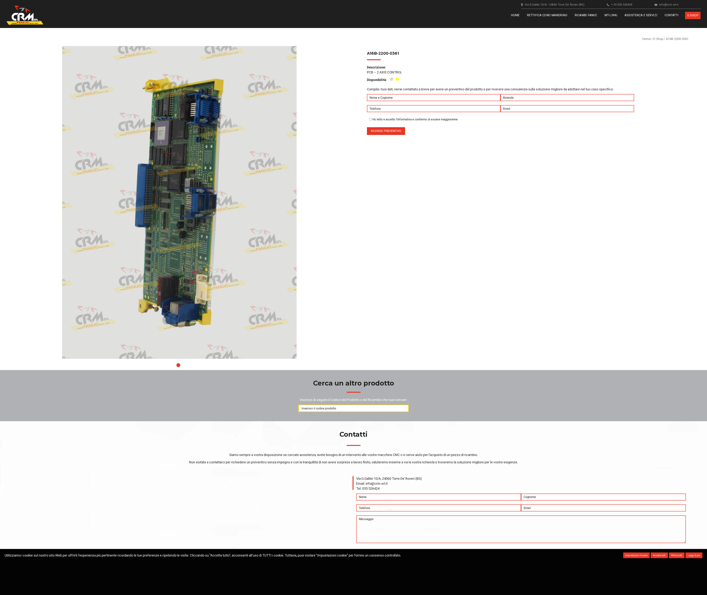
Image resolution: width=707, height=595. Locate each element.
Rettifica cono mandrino (547, 15)
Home (515, 15)
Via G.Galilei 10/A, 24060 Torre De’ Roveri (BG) (389, 478)
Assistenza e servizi (641, 15)
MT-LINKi (610, 15)
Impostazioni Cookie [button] (636, 555)
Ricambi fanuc (586, 15)
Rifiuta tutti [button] (676, 555)
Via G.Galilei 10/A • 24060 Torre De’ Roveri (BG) (554, 4)
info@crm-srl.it (668, 4)
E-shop (692, 15)
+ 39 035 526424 (621, 4)
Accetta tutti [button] (659, 555)
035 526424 (370, 488)
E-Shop (658, 39)
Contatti (671, 15)
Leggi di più (694, 555)
